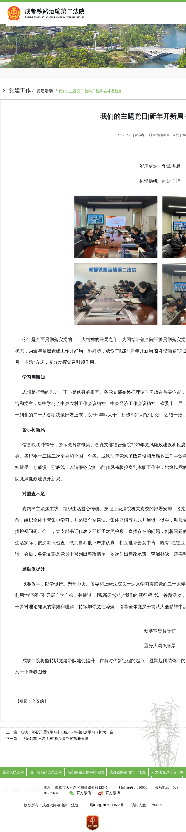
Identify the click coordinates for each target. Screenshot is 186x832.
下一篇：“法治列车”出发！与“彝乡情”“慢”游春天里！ (49, 739)
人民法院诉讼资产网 (167, 772)
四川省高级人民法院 (45, 772)
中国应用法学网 (167, 780)
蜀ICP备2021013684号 (106, 805)
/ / (65, 90)
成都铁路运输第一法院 (127, 772)
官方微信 (83, 793)
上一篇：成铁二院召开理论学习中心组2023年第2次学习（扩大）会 (59, 732)
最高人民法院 (13, 772)
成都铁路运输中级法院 (86, 772)
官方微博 (112, 793)
